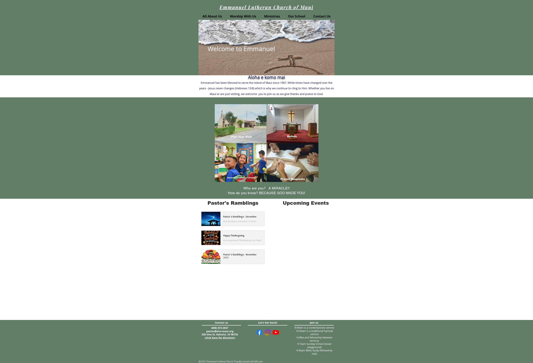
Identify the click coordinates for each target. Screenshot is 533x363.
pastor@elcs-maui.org (219, 331)
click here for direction (220, 338)
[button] (243, 16)
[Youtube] (276, 332)
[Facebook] (259, 332)
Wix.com (258, 361)
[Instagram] (267, 332)
